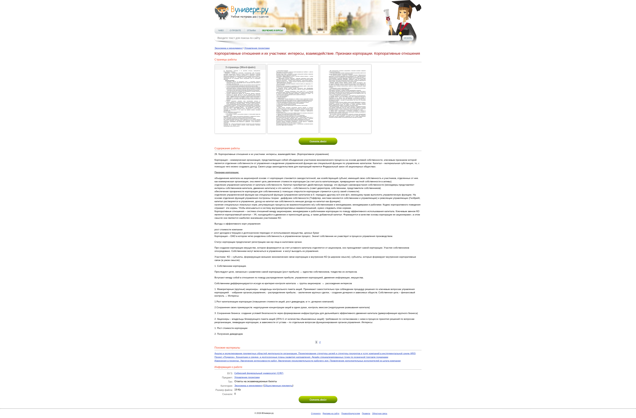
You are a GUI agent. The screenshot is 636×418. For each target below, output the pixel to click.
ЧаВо (221, 30)
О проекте (235, 30)
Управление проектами (257, 48)
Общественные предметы (278, 385)
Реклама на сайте (331, 413)
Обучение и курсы (272, 30)
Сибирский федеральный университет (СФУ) (258, 373)
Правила (366, 413)
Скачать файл (318, 141)
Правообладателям (350, 413)
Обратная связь (379, 413)
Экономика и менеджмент (228, 48)
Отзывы (251, 30)
